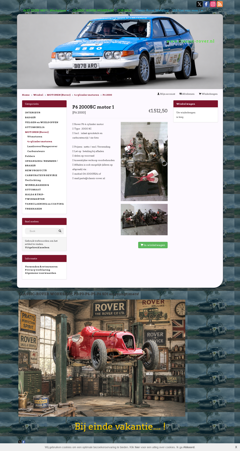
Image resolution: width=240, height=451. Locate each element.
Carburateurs (36, 151)
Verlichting (33, 180)
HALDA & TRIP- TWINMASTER (35, 196)
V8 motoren (34, 136)
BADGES (30, 117)
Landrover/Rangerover (42, 146)
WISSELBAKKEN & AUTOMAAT (37, 187)
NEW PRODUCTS (36, 170)
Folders (30, 156)
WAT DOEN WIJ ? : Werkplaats (44, 10)
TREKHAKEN (33, 208)
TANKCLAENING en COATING (44, 203)
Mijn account (167, 93)
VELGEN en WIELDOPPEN (41, 122)
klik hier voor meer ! (186, 10)
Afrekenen (188, 93)
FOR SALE (125, 10)
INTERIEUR (32, 112)
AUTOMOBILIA (35, 127)
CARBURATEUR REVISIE (41, 175)
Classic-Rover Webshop (152, 10)
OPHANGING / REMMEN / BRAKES (41, 163)
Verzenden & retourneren (41, 266)
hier (137, 447)
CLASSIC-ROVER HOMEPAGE (93, 10)
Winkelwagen (209, 93)
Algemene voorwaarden (40, 273)
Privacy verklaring (37, 269)
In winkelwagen (154, 245)
